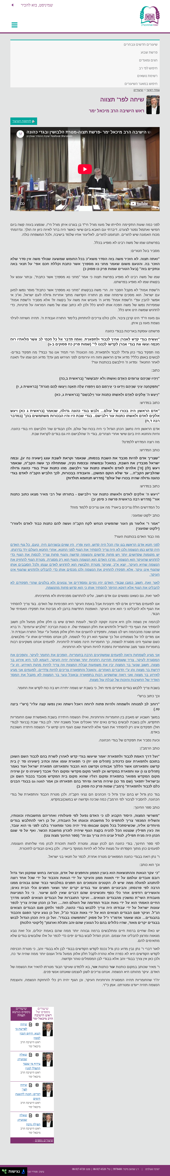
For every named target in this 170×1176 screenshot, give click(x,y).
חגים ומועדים (148, 60)
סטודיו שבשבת (30, 1171)
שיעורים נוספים (44, 1140)
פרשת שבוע (149, 52)
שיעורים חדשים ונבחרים (141, 44)
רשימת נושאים (147, 76)
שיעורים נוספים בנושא (21, 1012)
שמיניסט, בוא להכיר (37, 5)
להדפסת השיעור (21, 121)
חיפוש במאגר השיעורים (141, 84)
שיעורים (138, 90)
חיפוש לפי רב (148, 68)
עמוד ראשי (153, 90)
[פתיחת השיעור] (37, 1024)
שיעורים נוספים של (43, 1014)
